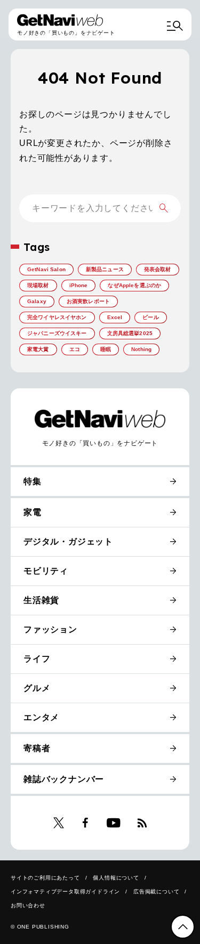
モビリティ (45, 570)
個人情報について (116, 878)
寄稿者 (36, 748)
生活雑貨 (41, 600)
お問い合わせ (28, 905)
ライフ (36, 658)
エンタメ (41, 717)
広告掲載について (156, 891)
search (163, 208)
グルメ (36, 688)
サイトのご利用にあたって (45, 878)
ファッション (50, 629)
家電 (32, 512)
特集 (32, 481)
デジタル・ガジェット (68, 541)
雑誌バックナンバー (63, 779)
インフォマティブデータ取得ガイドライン (65, 891)
